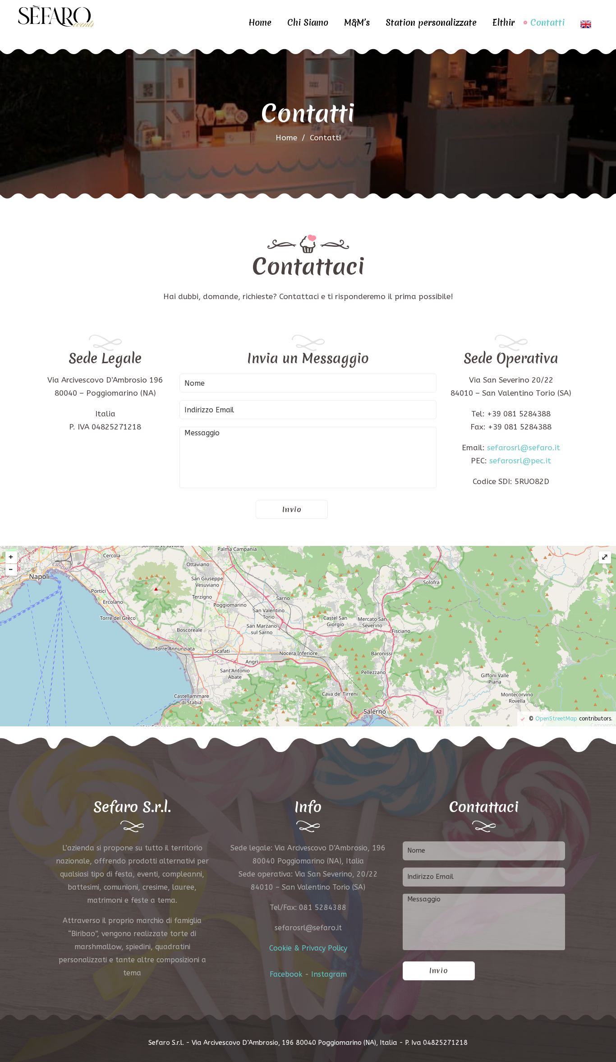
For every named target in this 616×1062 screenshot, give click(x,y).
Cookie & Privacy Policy (308, 948)
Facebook (286, 974)
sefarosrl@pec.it (520, 460)
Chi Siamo (307, 22)
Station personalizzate (431, 22)
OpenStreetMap (556, 719)
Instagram (329, 974)
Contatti (547, 22)
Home (259, 22)
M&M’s (357, 22)
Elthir (503, 22)
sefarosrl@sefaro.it (523, 447)
